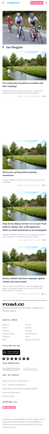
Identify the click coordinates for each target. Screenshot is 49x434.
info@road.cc (23, 381)
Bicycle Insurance (32, 340)
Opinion (28, 328)
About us (6, 325)
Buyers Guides (9, 334)
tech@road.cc (21, 385)
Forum (28, 325)
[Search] (46, 2)
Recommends (31, 334)
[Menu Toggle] (3, 3)
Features (6, 337)
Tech (4, 340)
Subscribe (37, 3)
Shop (27, 337)
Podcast (28, 331)
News (5, 328)
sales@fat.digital (30, 389)
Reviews (6, 331)
